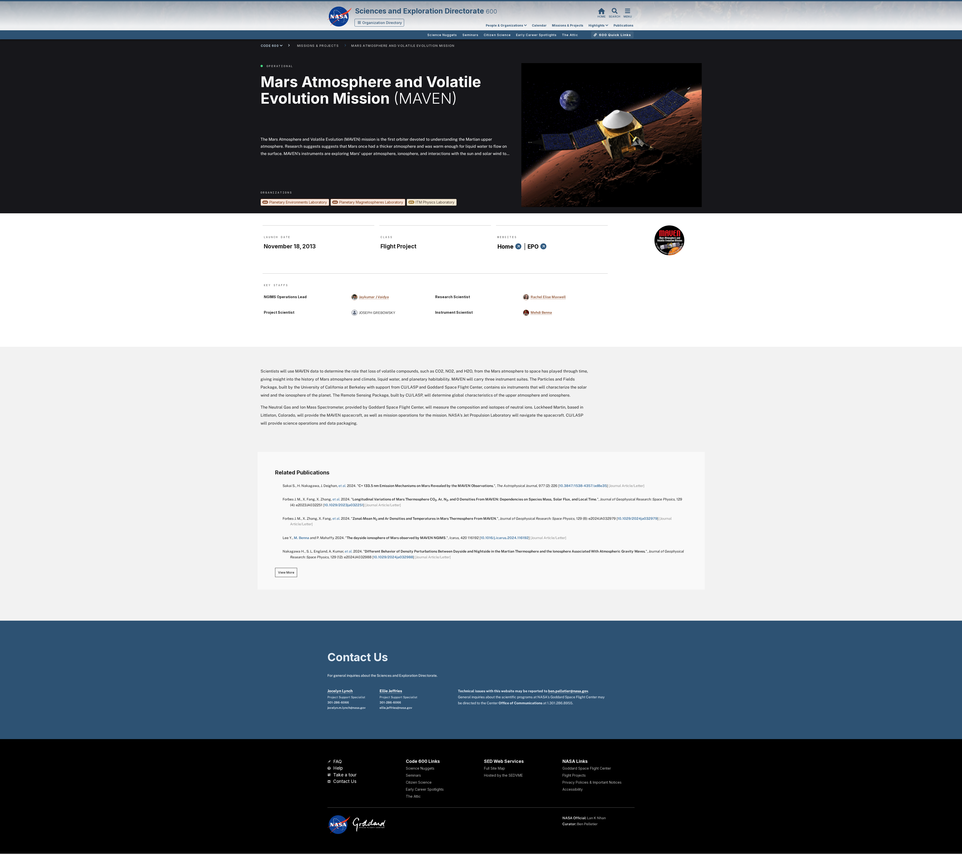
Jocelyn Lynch (340, 691)
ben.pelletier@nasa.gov (568, 691)
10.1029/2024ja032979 (637, 519)
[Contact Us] (329, 781)
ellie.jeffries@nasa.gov (396, 708)
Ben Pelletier (587, 824)
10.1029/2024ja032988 (393, 557)
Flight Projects (574, 775)
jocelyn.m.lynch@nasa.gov (346, 708)
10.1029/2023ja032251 (343, 505)
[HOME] (601, 10)
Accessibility (572, 789)
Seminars (413, 775)
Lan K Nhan (596, 818)
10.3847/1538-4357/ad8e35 (583, 486)
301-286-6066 (338, 702)
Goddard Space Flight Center (586, 768)
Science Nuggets (420, 768)
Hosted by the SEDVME (503, 775)
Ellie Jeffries (391, 691)
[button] (379, 23)
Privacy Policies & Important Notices (592, 782)
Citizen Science (419, 782)
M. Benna (301, 538)
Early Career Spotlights (425, 789)
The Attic (413, 796)
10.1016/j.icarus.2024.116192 (504, 538)
